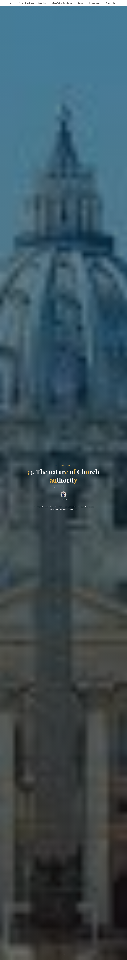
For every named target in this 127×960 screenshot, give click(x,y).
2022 (56, 465)
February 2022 (66, 465)
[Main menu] (121, 3)
